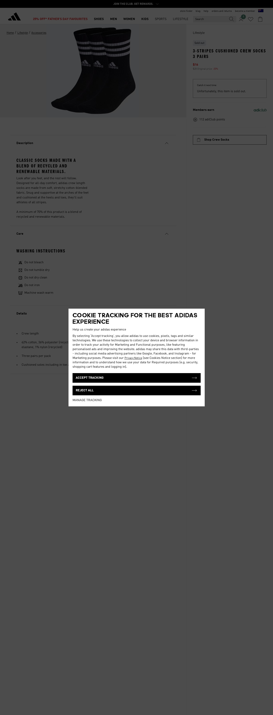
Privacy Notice (133, 358)
